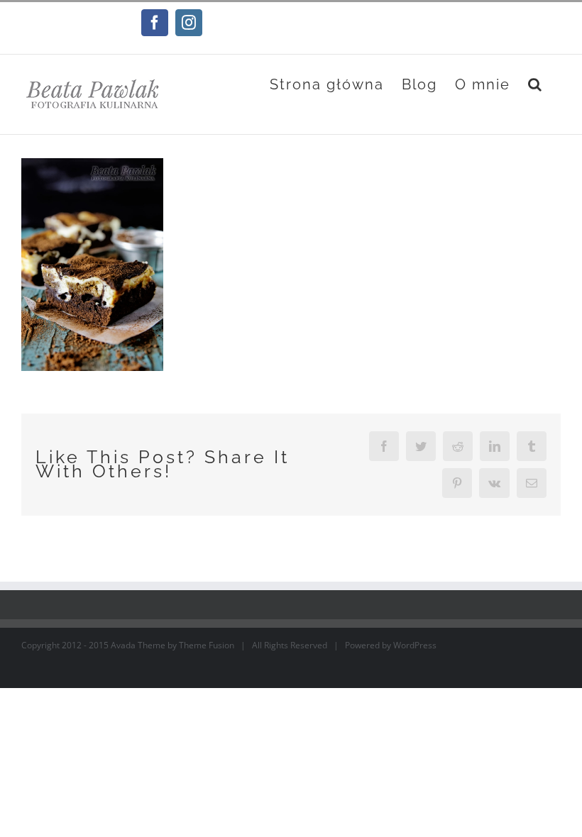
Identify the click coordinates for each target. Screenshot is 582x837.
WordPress (414, 645)
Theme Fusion (206, 645)
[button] (535, 84)
